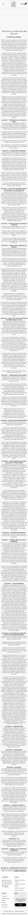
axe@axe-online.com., (20, 871)
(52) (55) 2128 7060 (8, 882)
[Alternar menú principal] (3, 4)
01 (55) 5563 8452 (8, 883)
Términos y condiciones (8, 911)
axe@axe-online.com (6, 886)
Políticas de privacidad (19, 911)
